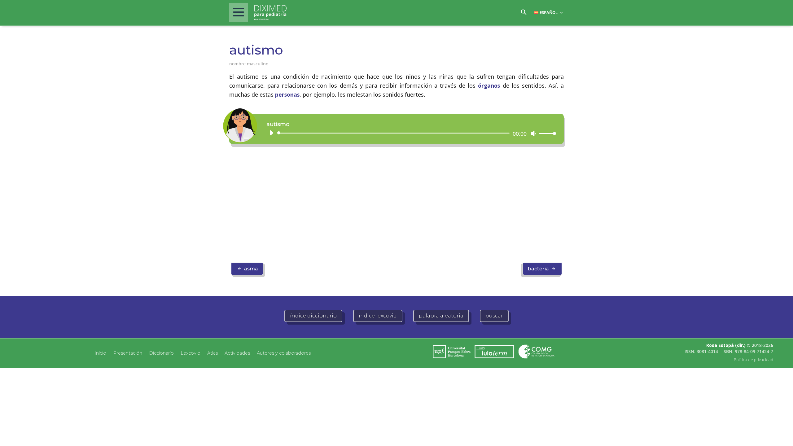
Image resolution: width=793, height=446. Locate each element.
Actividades (237, 352)
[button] (524, 14)
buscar (494, 316)
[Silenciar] (533, 133)
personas (287, 94)
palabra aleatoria (441, 316)
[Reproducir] (271, 133)
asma (248, 268)
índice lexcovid (378, 316)
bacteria (541, 268)
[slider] (545, 133)
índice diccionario (313, 316)
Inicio (100, 352)
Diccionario (161, 352)
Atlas (212, 352)
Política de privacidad (753, 359)
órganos (489, 85)
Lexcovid (190, 352)
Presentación (127, 352)
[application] (410, 133)
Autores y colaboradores (284, 352)
